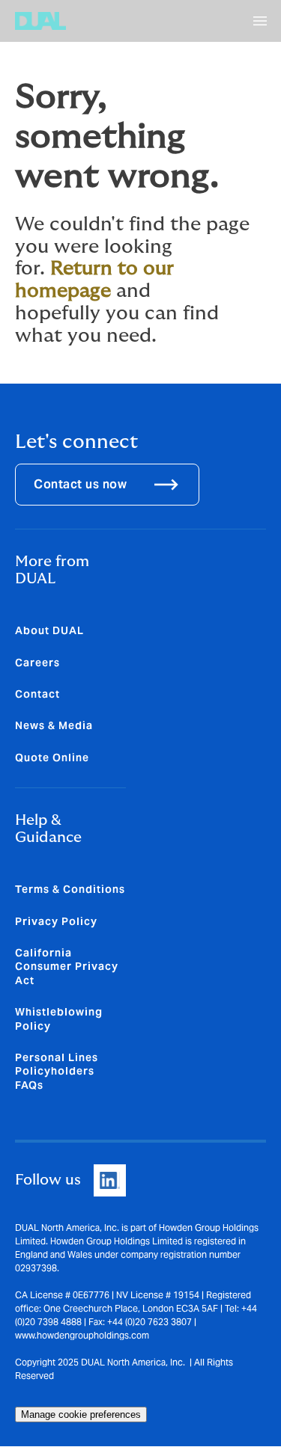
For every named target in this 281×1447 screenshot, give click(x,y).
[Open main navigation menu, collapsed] (260, 21)
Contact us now (80, 484)
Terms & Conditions (70, 889)
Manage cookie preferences (81, 1414)
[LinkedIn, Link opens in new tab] (110, 1180)
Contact (37, 694)
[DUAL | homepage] (40, 21)
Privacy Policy (56, 921)
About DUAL (49, 630)
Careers (37, 662)
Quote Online (52, 757)
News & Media (54, 725)
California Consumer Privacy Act (66, 966)
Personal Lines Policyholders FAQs (56, 1071)
